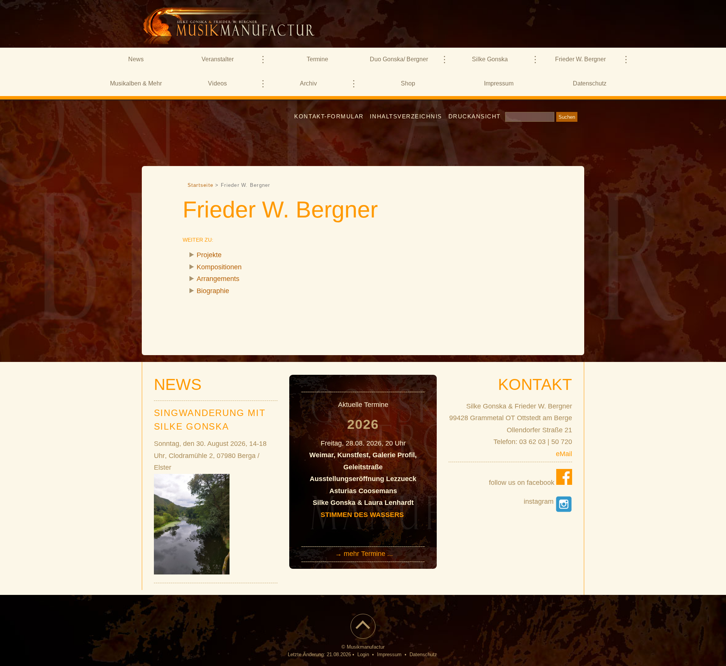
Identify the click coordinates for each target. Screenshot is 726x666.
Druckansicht (474, 116)
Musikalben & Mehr (136, 83)
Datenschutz (590, 83)
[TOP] (363, 630)
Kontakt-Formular (328, 116)
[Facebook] (564, 482)
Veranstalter (218, 59)
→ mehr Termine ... (364, 553)
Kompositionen (219, 267)
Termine (317, 59)
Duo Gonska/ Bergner (399, 59)
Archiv (308, 83)
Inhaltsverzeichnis (406, 116)
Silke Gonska (490, 59)
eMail (564, 454)
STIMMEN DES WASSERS (363, 515)
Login (363, 654)
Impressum (498, 83)
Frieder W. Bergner (580, 59)
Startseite (201, 185)
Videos (217, 83)
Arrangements (218, 279)
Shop (408, 83)
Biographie (213, 291)
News (136, 59)
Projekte (209, 255)
